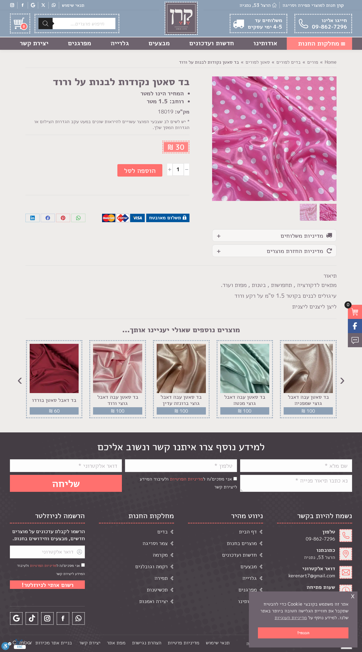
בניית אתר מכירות (53, 642)
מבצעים (248, 566)
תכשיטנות (157, 589)
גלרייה (249, 578)
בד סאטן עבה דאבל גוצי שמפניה (308, 400)
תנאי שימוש (73, 5)
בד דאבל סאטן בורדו (54, 400)
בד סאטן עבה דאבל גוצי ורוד (117, 400)
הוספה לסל (140, 170)
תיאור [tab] (330, 275)
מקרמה (160, 554)
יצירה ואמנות (153, 601)
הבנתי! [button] (303, 633)
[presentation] (342, 379)
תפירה (161, 578)
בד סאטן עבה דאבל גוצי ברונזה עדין (181, 400)
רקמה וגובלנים (151, 566)
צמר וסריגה (155, 543)
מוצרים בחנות (242, 543)
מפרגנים (247, 589)
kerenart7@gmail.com (311, 575)
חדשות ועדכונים (239, 554)
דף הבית (248, 531)
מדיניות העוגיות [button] (291, 617)
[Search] (45, 23)
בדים (162, 531)
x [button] (353, 595)
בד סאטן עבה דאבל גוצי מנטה (244, 400)
